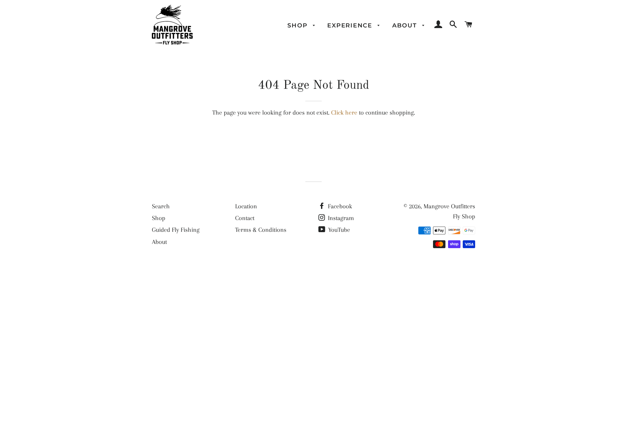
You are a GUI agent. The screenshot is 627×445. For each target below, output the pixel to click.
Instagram (340, 218)
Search (161, 206)
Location (246, 206)
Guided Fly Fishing (176, 229)
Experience (350, 25)
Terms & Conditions (260, 229)
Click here (344, 112)
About (405, 25)
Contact (244, 218)
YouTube (338, 229)
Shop (298, 25)
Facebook (339, 206)
